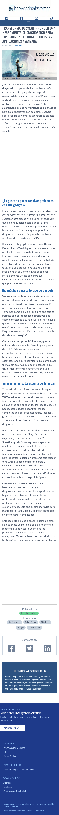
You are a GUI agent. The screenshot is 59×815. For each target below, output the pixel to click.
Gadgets (45, 622)
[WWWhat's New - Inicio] (29, 8)
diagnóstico (31, 622)
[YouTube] (37, 18)
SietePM (42, 811)
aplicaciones (15, 622)
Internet (7, 752)
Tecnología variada (29, 613)
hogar (21, 628)
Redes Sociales (10, 756)
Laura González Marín (32, 670)
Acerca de (8, 783)
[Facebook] (23, 18)
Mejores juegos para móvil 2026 (18, 770)
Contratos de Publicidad (14, 791)
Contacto (7, 787)
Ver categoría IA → (12, 728)
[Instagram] (52, 18)
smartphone (35, 628)
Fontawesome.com (18, 811)
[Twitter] (8, 18)
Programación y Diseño (14, 748)
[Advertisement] (29, 165)
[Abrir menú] (29, 23)
